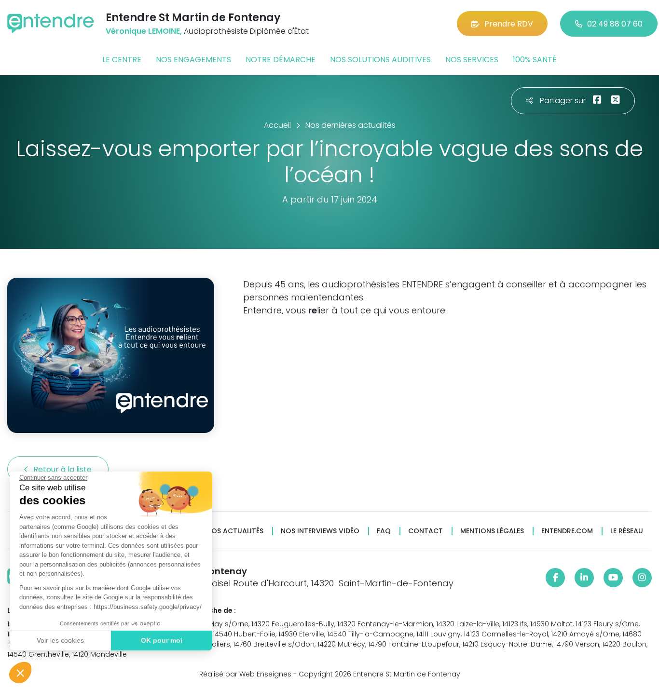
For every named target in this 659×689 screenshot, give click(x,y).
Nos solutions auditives (380, 59)
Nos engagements (193, 59)
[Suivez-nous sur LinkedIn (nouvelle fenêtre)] (584, 577)
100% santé (535, 59)
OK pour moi (161, 640)
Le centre (121, 59)
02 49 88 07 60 (615, 23)
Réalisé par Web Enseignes (245, 674)
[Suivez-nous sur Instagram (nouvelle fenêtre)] (642, 577)
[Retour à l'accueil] (50, 23)
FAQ (384, 531)
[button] (20, 672)
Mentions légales (492, 531)
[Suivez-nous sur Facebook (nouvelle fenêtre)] (555, 577)
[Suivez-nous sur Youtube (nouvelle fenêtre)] (613, 577)
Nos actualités (234, 531)
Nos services (471, 59)
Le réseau (626, 531)
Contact (425, 531)
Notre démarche (281, 59)
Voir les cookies (60, 640)
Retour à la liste (63, 469)
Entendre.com (567, 531)
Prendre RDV (508, 23)
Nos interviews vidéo (320, 531)
